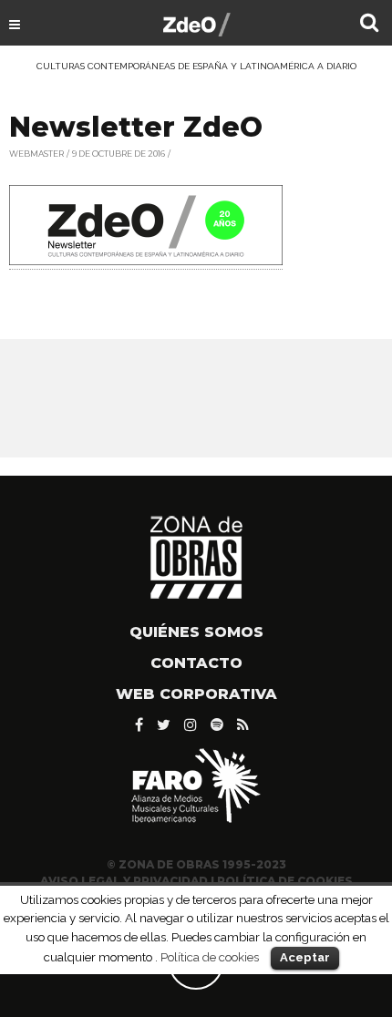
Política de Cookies (285, 881)
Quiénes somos (196, 632)
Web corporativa (196, 694)
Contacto (196, 663)
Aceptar (305, 957)
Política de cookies (209, 957)
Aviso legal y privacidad (124, 881)
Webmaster (36, 154)
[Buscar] (369, 24)
